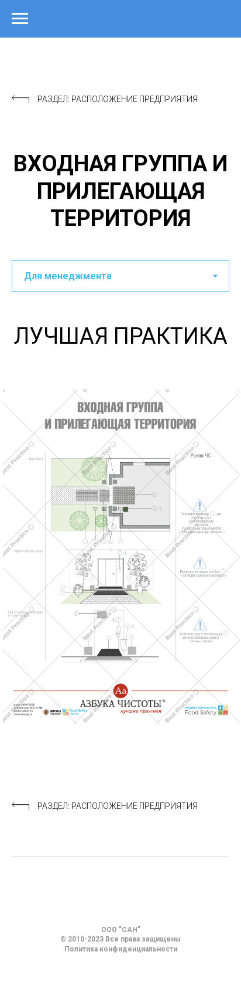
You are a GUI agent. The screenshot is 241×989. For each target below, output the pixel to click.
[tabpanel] (120, 335)
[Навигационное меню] (20, 19)
